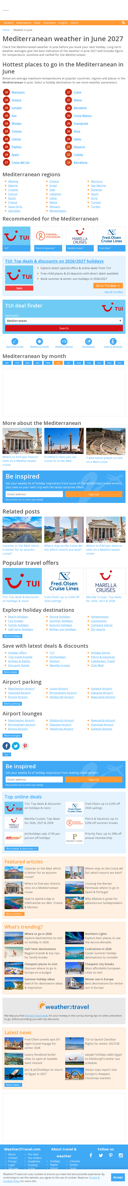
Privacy (12, 1161)
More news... (13, 1084)
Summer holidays (61, 621)
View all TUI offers (114, 291)
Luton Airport (58, 688)
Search (74, 22)
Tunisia (17, 131)
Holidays (55, 1161)
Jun (58, 362)
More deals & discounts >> (21, 848)
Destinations (23, 22)
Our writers (34, 1158)
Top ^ (7, 754)
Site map (13, 1168)
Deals (37, 22)
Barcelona (80, 162)
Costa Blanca (83, 115)
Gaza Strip (15, 206)
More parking (12, 703)
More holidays (12, 636)
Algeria (12, 185)
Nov (109, 362)
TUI (51, 653)
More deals (10, 672)
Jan (7, 362)
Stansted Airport (19, 693)
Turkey (78, 154)
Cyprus (16, 139)
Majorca (79, 147)
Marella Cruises (59, 665)
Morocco (97, 181)
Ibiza (77, 131)
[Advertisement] (69, 10)
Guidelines (34, 1161)
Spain (15, 154)
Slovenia (96, 190)
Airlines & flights (19, 661)
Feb (17, 362)
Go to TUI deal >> (108, 285)
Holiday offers (17, 653)
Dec (120, 362)
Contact (12, 1158)
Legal (11, 1165)
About (11, 1154)
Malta (78, 100)
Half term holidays (20, 629)
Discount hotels (18, 665)
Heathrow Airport (61, 729)
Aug (79, 362)
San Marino (98, 185)
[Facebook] (6, 746)
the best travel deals (36, 1015)
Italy (52, 190)
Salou (77, 139)
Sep (89, 362)
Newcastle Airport (103, 697)
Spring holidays (59, 617)
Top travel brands (20, 657)
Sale (19, 288)
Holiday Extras (100, 653)
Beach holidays (18, 617)
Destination (12, 315)
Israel (53, 185)
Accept (118, 1177)
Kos (14, 115)
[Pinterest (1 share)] (25, 746)
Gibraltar (14, 211)
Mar (27, 362)
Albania (13, 181)
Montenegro (57, 211)
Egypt (12, 198)
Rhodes (17, 123)
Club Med (97, 665)
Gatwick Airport (101, 688)
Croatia (13, 190)
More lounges (12, 735)
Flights (54, 1165)
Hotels (54, 1168)
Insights (63, 22)
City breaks (15, 621)
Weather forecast (64, 346)
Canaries (75, 1161)
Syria (94, 198)
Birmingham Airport (63, 693)
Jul (68, 362)
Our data (33, 1154)
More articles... (14, 914)
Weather (9, 22)
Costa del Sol (20, 162)
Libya (53, 198)
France (12, 202)
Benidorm (80, 108)
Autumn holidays (60, 625)
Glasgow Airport (102, 693)
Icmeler (17, 108)
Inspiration (49, 22)
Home (6, 30)
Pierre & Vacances (103, 657)
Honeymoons (99, 617)
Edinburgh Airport (61, 697)
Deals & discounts (113, 346)
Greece (16, 100)
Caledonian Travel (103, 661)
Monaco (54, 206)
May (48, 362)
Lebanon (55, 194)
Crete (77, 92)
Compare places (102, 625)
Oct (99, 362)
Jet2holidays (57, 657)
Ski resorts (98, 629)
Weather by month (39, 346)
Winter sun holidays (62, 629)
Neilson (54, 661)
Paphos (17, 147)
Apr (37, 362)
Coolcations (99, 621)
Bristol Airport (18, 697)
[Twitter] (16, 746)
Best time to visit (14, 346)
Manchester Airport (21, 688)
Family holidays (18, 625)
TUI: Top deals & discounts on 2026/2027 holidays (54, 261)
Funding (32, 1165)
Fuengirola (81, 123)
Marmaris (18, 92)
